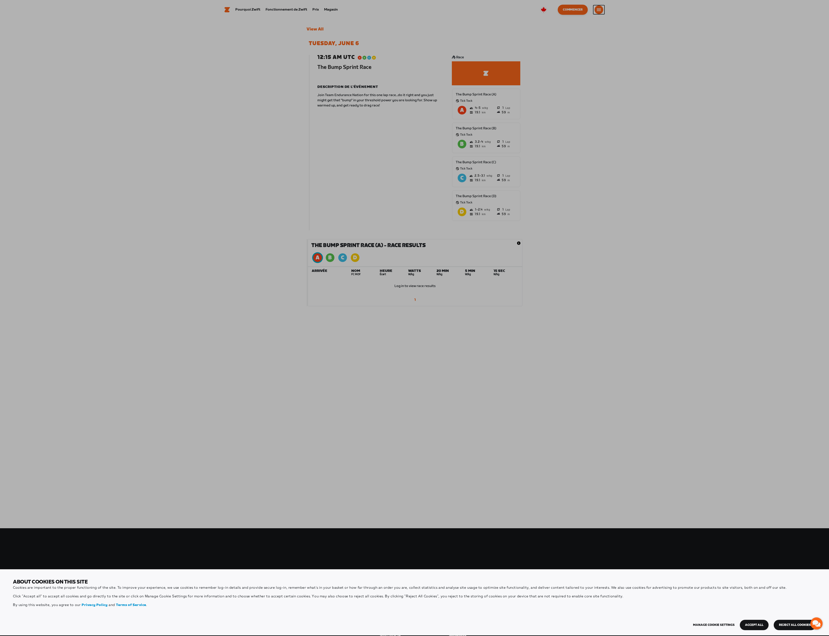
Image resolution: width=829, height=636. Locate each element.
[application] (816, 623)
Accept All (754, 624)
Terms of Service (131, 605)
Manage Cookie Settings (714, 625)
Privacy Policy (95, 605)
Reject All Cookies (795, 624)
